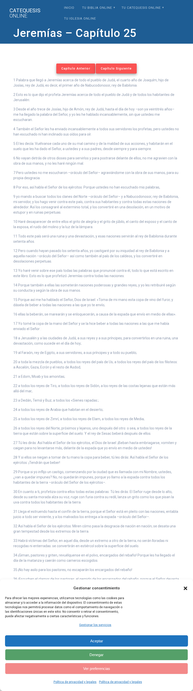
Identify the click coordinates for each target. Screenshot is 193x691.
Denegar (96, 655)
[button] (185, 588)
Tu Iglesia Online (80, 18)
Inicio (69, 8)
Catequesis (25, 13)
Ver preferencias (96, 668)
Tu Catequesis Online (141, 8)
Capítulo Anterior (75, 68)
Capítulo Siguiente (116, 68)
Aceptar (96, 641)
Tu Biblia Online (97, 8)
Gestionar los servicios (95, 625)
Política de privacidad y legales (75, 682)
